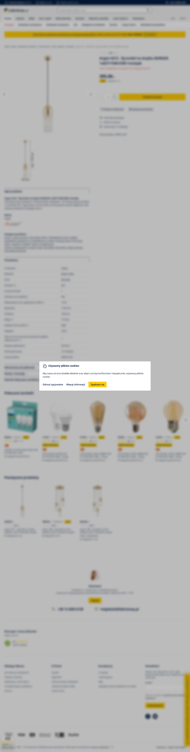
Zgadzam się (97, 384)
